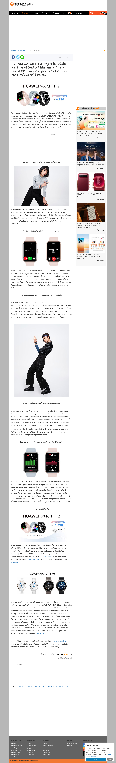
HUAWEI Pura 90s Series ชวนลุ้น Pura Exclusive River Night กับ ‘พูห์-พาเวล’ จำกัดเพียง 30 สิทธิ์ (90, 164)
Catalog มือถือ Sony (15, 756)
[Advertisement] (41, 717)
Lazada (36, 560)
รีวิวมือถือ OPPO (31, 750)
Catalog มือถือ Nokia (15, 754)
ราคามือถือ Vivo (46, 752)
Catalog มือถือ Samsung (16, 745)
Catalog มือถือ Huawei (16, 749)
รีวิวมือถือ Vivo (30, 752)
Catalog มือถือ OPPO (16, 750)
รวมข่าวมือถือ (23, 50)
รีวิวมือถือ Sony (30, 754)
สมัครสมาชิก (70, 745)
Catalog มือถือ (14, 743)
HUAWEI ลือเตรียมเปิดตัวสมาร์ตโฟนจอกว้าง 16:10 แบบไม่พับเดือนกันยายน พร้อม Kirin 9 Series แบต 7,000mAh (89, 225)
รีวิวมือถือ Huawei (31, 749)
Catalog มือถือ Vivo (15, 752)
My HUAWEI (41, 633)
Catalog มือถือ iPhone (16, 747)
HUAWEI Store (46, 557)
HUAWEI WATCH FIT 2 (36, 686)
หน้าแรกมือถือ (15, 50)
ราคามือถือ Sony (47, 754)
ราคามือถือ (45, 743)
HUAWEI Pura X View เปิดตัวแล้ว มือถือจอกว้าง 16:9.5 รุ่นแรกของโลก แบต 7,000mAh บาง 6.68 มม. (90, 194)
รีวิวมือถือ (29, 743)
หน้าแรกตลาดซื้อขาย (72, 747)
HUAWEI (22, 686)
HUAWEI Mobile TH (60, 641)
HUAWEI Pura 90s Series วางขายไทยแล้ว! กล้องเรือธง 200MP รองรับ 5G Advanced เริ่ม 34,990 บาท (89, 256)
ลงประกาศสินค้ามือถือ (72, 743)
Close (110, 759)
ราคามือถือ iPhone (47, 747)
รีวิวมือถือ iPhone (31, 747)
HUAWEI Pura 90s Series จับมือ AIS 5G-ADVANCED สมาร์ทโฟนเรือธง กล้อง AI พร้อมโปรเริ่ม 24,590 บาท (89, 133)
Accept (96, 759)
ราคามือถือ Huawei (47, 749)
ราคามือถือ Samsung (48, 745)
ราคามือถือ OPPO (47, 750)
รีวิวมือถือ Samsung (31, 745)
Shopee (29, 560)
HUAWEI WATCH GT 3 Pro (58, 686)
